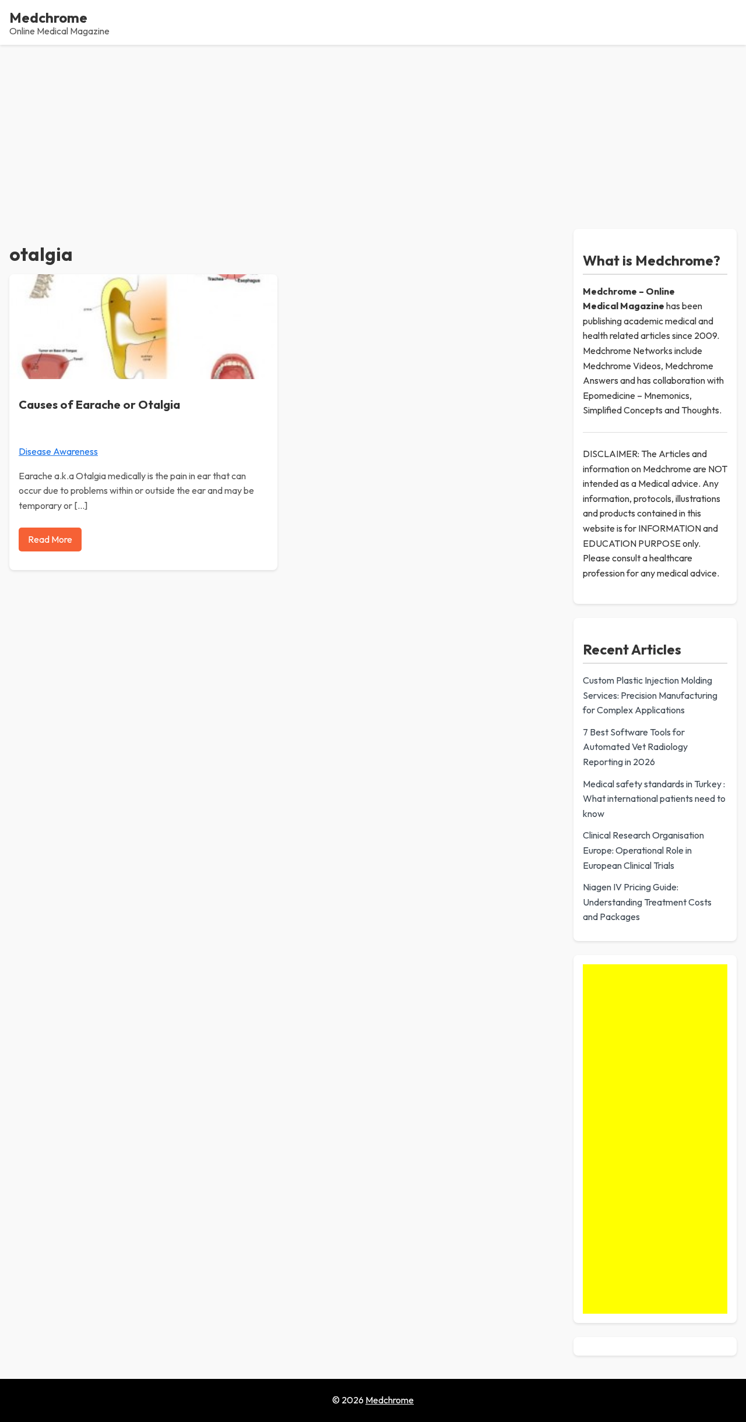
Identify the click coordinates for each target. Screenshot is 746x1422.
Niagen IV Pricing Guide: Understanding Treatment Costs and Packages (647, 901)
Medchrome (48, 17)
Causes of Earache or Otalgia (99, 404)
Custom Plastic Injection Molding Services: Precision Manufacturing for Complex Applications (650, 695)
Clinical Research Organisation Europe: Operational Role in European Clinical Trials (643, 850)
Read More (50, 539)
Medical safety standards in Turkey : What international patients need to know (654, 798)
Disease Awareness (58, 451)
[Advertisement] (373, 132)
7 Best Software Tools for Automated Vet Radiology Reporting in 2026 (635, 746)
